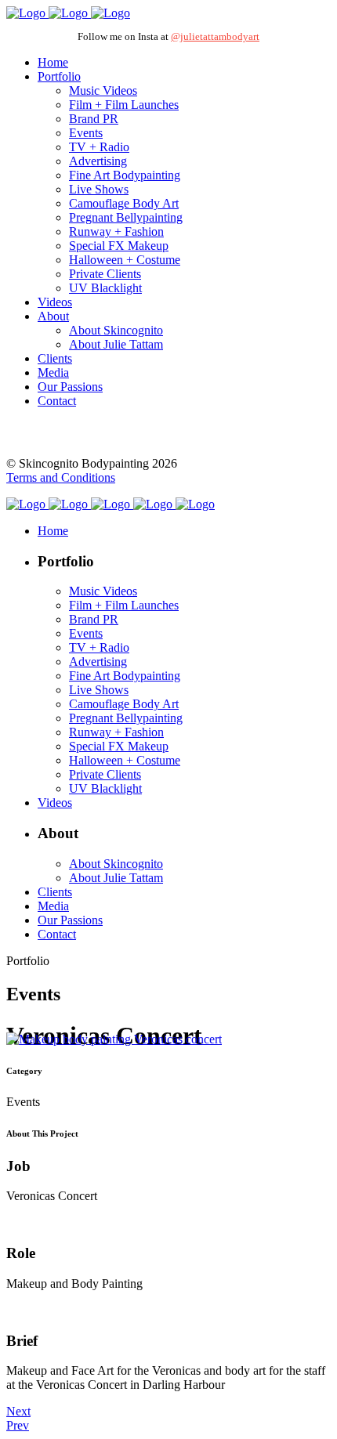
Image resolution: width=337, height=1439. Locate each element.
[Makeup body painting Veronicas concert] (114, 1039)
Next (18, 1411)
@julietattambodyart (215, 36)
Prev (17, 1425)
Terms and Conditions (60, 477)
